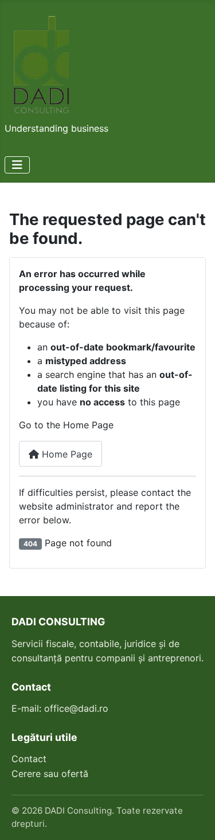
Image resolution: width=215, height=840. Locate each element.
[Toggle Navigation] (17, 164)
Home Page (65, 454)
